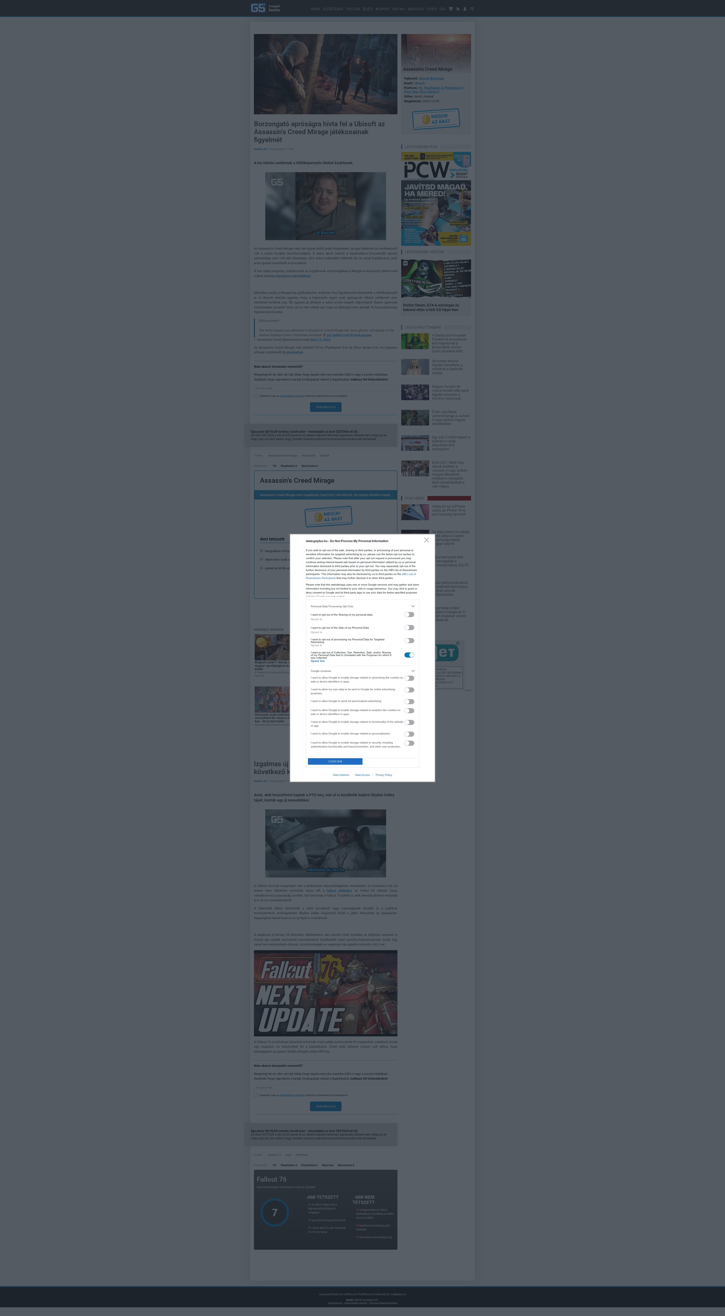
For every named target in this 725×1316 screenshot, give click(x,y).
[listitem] (362, 606)
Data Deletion (341, 774)
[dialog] (362, 658)
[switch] (409, 614)
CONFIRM (335, 761)
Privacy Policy (384, 774)
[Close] (427, 541)
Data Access (362, 774)
